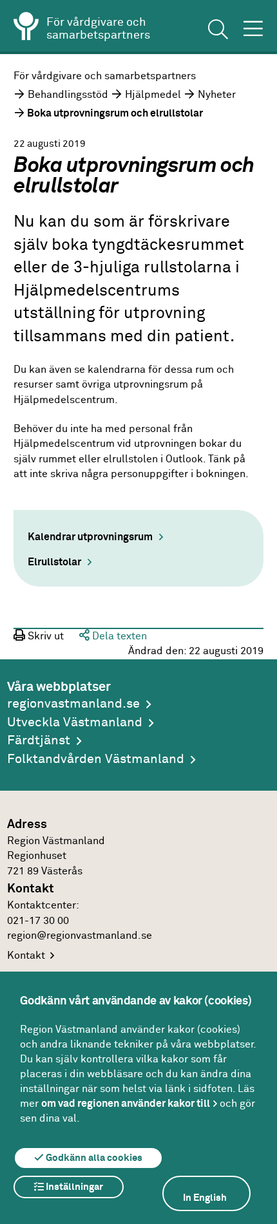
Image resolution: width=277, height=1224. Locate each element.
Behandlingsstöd (68, 94)
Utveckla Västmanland (74, 723)
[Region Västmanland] (26, 28)
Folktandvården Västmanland (95, 759)
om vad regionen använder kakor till (125, 1103)
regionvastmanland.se (73, 704)
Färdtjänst (38, 741)
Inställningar (73, 1187)
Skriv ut (44, 636)
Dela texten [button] (118, 636)
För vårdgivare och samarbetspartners (105, 76)
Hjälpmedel (153, 94)
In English (205, 1198)
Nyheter (217, 94)
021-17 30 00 (38, 921)
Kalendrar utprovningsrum (90, 537)
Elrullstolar (54, 562)
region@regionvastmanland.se (79, 935)
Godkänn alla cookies (93, 1158)
